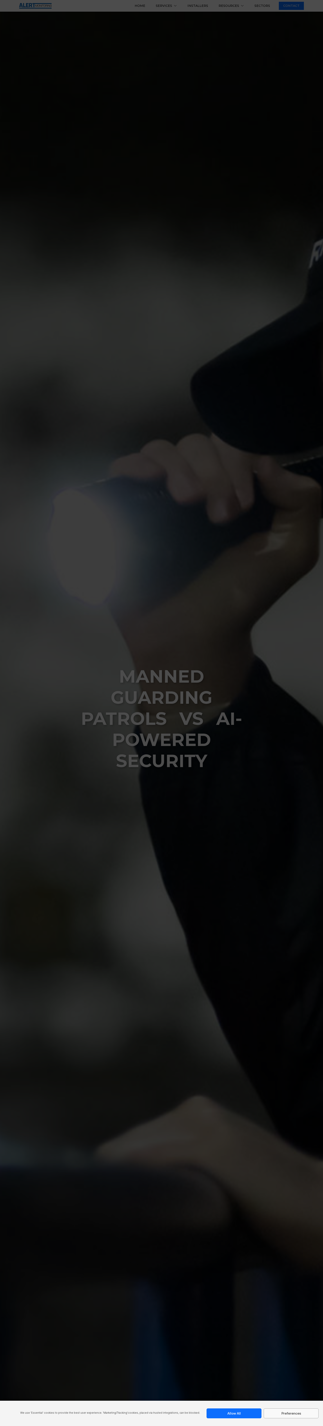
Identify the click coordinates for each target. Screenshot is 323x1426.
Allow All (234, 1413)
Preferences (291, 1413)
